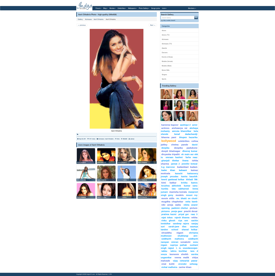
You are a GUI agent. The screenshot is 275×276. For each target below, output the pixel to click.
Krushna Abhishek (171, 186)
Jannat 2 (175, 164)
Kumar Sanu (190, 186)
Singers (164, 74)
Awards (164, 48)
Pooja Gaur (176, 211)
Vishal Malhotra (169, 267)
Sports (164, 79)
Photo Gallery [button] (143, 8)
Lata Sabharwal (180, 189)
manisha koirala (178, 192)
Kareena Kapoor (169, 125)
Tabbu (164, 251)
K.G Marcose (168, 167)
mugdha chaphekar (172, 201)
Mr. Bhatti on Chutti (186, 198)
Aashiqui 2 (185, 125)
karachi (173, 20)
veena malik (182, 257)
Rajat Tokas (167, 217)
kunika (164, 189)
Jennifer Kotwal (189, 164)
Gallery (80, 19)
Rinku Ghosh (168, 220)
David (194, 144)
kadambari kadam (187, 167)
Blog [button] (104, 8)
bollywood (168, 141)
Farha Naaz (191, 157)
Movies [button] (112, 8)
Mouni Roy (191, 195)
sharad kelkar (189, 229)
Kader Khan (168, 170)
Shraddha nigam (172, 233)
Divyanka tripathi (170, 154)
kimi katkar (168, 182)
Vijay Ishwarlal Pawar (185, 261)
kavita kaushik (189, 176)
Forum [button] (98, 8)
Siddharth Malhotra (172, 239)
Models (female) (167, 61)
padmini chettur (179, 208)
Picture (193, 208)
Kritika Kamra (189, 183)
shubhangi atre (187, 236)
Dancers (164, 52)
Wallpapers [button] (132, 8)
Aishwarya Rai (179, 128)
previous (82, 25)
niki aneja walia (171, 205)
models (168, 20)
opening (165, 208)
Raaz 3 (194, 214)
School (174, 229)
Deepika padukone (186, 148)
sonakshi (186, 242)
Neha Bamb (191, 201)
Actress (165, 128)
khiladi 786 (191, 179)
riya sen (184, 220)
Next (152, 25)
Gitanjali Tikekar (170, 160)
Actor (194, 125)
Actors (164, 30)
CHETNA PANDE (179, 144)
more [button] (164, 8)
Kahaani (183, 170)
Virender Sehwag (187, 264)
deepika (165, 148)
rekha (194, 217)
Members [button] (191, 8)
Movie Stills (165, 70)
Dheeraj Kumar (189, 151)
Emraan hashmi (174, 157)
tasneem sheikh (179, 254)
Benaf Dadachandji (186, 134)
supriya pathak (178, 245)
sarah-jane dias (177, 226)
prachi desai (190, 211)
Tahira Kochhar (178, 251)
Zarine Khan (185, 267)
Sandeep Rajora (181, 223)
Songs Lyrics (155, 8)
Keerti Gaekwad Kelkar (172, 179)
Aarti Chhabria (98, 19)
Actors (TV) (166, 35)
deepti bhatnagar (170, 151)
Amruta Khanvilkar (181, 131)
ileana (186, 160)
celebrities (183, 141)
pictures (165, 211)
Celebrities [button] (121, 8)
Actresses (88, 19)
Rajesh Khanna (182, 217)
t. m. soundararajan (186, 248)
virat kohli (167, 264)
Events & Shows (167, 57)
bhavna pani (168, 137)
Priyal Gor (183, 214)
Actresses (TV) (167, 44)
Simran (174, 242)
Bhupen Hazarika (188, 137)
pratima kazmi (168, 214)
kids (164, 20)
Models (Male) (167, 66)
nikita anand (190, 205)
